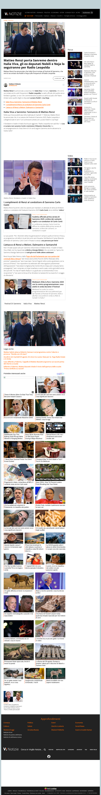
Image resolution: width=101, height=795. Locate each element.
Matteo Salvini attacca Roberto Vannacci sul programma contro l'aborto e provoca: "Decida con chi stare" (31, 353)
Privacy (19, 793)
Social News (79, 726)
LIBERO (10, 790)
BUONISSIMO (83, 790)
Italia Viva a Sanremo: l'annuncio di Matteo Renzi (24, 102)
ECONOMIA (55, 12)
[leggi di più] (63, 85)
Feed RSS (51, 749)
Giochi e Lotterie (57, 726)
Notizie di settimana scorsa (13, 737)
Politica (30, 723)
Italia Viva (28, 303)
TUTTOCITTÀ (58, 790)
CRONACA (40, 12)
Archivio (79, 749)
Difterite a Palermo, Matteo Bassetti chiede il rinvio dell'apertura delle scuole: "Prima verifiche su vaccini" (32, 368)
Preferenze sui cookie (35, 793)
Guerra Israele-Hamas (83, 730)
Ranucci (53, 16)
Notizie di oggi (9, 730)
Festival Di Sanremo (13, 303)
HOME (5, 20)
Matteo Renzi (39, 303)
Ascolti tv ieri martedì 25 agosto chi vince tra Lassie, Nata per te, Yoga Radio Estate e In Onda (34, 358)
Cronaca (7, 723)
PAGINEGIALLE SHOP (33, 790)
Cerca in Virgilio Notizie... (32, 749)
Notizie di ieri (8, 732)
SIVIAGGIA (69, 790)
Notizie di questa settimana (13, 735)
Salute (30, 726)
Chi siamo (7, 793)
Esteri (53, 723)
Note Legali (13, 793)
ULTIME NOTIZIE (30, 12)
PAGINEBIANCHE (49, 790)
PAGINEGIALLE (22, 790)
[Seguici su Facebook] (48, 757)
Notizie (13, 749)
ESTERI (62, 12)
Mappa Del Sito (60, 749)
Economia (79, 723)
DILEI (63, 790)
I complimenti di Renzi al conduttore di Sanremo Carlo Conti (28, 105)
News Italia (93, 749)
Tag (86, 749)
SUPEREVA (90, 790)
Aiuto (43, 793)
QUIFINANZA (75, 790)
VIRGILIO (15, 790)
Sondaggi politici (82, 16)
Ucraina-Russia (33, 730)
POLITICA (47, 12)
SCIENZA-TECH (70, 12)
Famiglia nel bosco (70, 16)
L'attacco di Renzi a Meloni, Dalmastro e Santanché (24, 107)
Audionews (86, 13)
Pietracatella (39, 16)
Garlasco (46, 16)
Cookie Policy (25, 793)
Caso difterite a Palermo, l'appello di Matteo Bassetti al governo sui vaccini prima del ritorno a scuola (34, 363)
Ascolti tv (60, 16)
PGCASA (41, 790)
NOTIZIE (15, 13)
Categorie (71, 749)
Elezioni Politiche (57, 730)
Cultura (6, 726)
